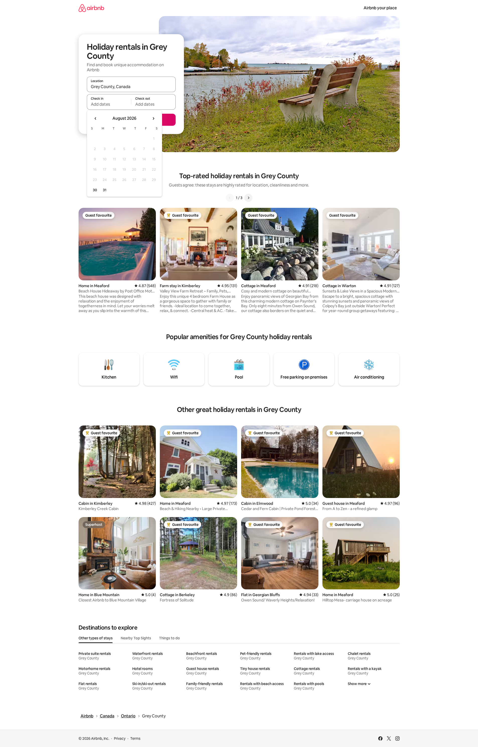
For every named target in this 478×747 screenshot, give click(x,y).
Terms (135, 738)
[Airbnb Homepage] (91, 8)
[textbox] (109, 104)
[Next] (248, 198)
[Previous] (230, 198)
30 (95, 190)
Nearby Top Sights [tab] (136, 638)
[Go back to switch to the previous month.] (95, 118)
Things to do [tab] (169, 638)
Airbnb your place (380, 8)
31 (104, 190)
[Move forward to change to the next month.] (153, 118)
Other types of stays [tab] (96, 638)
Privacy (119, 738)
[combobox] (131, 87)
